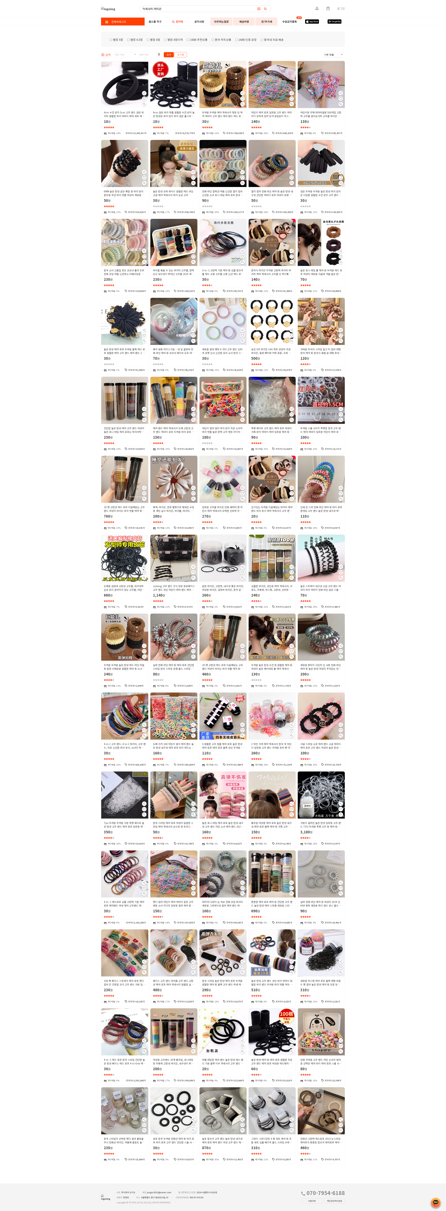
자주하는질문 (221, 21)
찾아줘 (179, 21)
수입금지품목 (289, 21)
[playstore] (334, 21)
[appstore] (312, 21)
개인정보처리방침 (334, 1200)
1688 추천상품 (198, 39)
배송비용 (244, 21)
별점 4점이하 (175, 39)
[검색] (265, 9)
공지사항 (199, 21)
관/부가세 (266, 21)
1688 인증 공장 (248, 39)
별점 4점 (155, 39)
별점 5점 (118, 39)
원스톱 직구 (155, 21)
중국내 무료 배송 (274, 39)
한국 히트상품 (223, 39)
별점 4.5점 (136, 39)
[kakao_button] (436, 1202)
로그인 (341, 8)
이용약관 (312, 1200)
